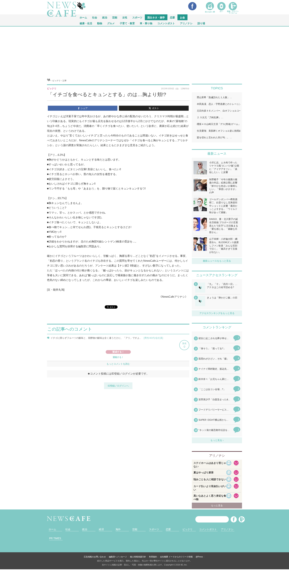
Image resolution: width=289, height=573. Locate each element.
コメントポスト (166, 23)
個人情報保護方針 (138, 557)
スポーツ (137, 17)
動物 (99, 23)
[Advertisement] (144, 51)
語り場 (201, 23)
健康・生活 (86, 23)
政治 (104, 17)
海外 (118, 529)
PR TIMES (55, 538)
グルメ (111, 23)
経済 (101, 529)
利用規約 (153, 557)
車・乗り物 (146, 23)
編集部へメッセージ (118, 557)
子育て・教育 (127, 23)
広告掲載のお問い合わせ (95, 557)
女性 (124, 17)
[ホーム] (48, 80)
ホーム (52, 529)
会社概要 (164, 557)
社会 (94, 17)
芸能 (114, 17)
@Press (199, 557)
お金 (182, 17)
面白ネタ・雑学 (156, 17)
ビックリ (187, 529)
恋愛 (172, 17)
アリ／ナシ (186, 23)
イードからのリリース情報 (181, 557)
